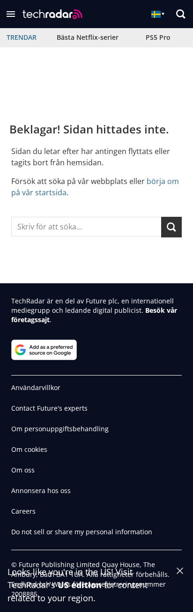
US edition (80, 584)
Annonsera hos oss (41, 490)
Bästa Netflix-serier (88, 37)
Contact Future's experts (49, 408)
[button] (11, 14)
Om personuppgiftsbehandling (60, 428)
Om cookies (29, 449)
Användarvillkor (35, 387)
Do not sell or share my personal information (81, 531)
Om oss (23, 469)
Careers (23, 511)
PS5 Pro (158, 37)
